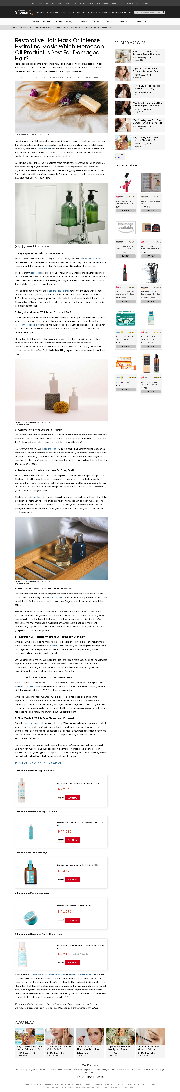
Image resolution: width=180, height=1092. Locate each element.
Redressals (98, 1084)
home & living (97, 12)
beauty (71, 12)
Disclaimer (69, 1084)
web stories (109, 12)
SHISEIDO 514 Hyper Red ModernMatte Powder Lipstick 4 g (125, 293)
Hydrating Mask (49, 449)
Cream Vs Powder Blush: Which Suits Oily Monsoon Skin (59, 1048)
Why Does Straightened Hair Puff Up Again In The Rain (148, 104)
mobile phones (42, 12)
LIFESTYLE (82, 3)
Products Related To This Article (39, 763)
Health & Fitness (123, 22)
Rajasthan (130, 3)
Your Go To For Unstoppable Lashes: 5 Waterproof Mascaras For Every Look (89, 1048)
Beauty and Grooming (26, 27)
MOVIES (59, 3)
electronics (54, 12)
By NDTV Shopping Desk (23, 78)
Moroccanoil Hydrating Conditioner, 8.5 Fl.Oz (78, 783)
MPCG (138, 3)
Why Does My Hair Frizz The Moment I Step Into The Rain (148, 121)
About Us (28, 1084)
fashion (64, 12)
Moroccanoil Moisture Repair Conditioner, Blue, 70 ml (80, 946)
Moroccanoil (43, 148)
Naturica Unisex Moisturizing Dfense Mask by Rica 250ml (150, 247)
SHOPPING (114, 3)
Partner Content (140, 1084)
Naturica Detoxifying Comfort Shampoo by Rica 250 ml (151, 383)
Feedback (79, 1084)
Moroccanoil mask (90, 258)
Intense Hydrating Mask (81, 974)
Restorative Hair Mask (26, 325)
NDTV (33, 3)
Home (13, 27)
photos (118, 12)
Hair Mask (36, 273)
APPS (122, 3)
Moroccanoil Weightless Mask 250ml (74, 906)
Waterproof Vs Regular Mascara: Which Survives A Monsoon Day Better (150, 1048)
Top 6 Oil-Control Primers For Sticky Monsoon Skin (146, 69)
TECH (98, 3)
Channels (59, 1084)
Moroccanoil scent (56, 597)
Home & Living (142, 22)
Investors (89, 1084)
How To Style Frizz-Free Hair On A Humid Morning (147, 87)
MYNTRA (100, 1077)
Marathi (145, 3)
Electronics (82, 22)
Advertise (37, 1084)
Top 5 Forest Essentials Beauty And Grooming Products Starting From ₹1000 (120, 1048)
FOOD (74, 3)
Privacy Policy (110, 1084)
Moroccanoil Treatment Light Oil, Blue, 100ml (78, 865)
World (40, 3)
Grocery (108, 22)
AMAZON (80, 1077)
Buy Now (125, 211)
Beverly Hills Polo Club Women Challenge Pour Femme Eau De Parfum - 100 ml (150, 338)
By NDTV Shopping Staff (142, 58)
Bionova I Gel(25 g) (123, 382)
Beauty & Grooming (64, 22)
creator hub (127, 12)
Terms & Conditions (124, 1084)
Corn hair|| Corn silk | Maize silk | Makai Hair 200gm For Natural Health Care (125, 247)
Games (105, 3)
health (78, 12)
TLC (50, 166)
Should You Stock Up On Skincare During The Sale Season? (146, 52)
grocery (85, 12)
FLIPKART (90, 1077)
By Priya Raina (82, 1053)
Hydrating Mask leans (57, 291)
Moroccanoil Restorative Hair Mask (48, 974)
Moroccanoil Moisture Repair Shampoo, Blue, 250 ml (80, 824)
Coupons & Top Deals (41, 22)
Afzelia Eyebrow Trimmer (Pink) (150, 202)
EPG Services (48, 1084)
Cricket (67, 3)
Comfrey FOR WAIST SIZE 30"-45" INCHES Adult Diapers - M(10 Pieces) (125, 338)
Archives (151, 1084)
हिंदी (52, 3)
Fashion (96, 22)
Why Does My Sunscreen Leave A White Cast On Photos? (145, 139)
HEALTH (91, 3)
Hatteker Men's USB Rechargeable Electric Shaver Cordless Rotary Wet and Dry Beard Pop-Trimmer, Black (150, 293)
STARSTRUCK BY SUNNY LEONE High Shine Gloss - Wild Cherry (125, 202)
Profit (47, 3)
